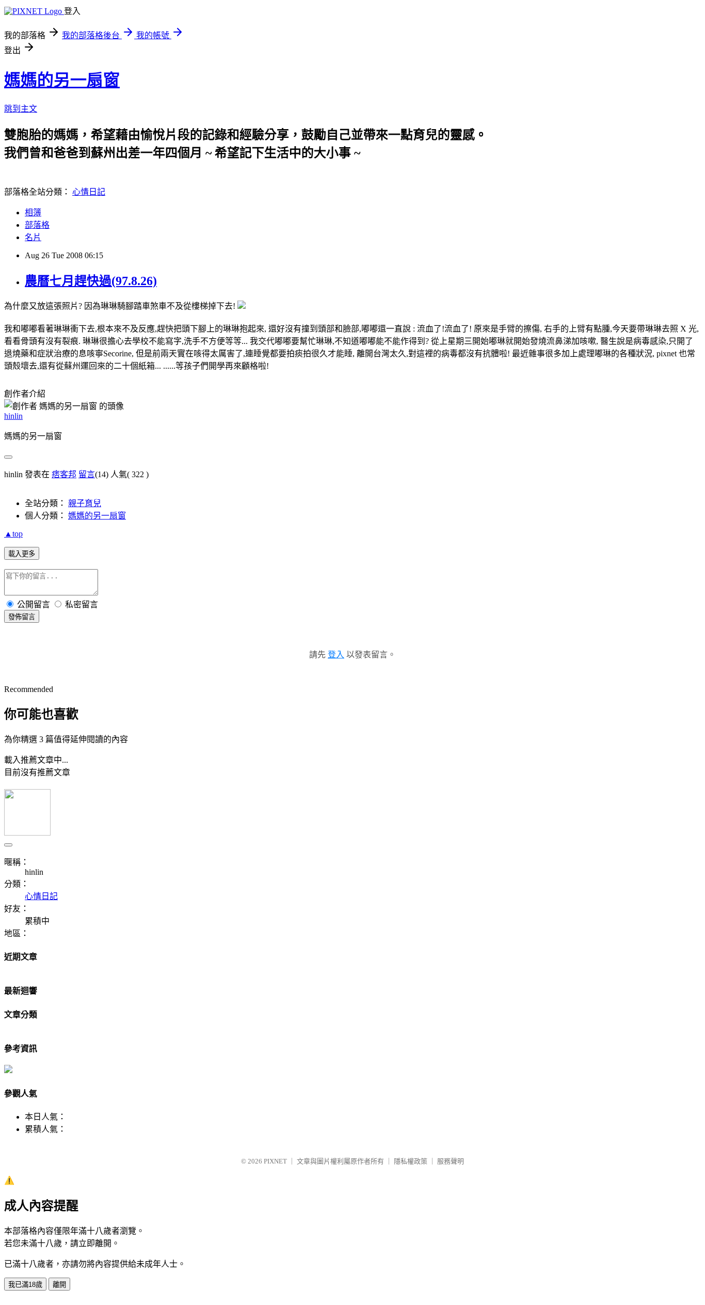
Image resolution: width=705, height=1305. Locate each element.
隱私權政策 (410, 1161)
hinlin (13, 416)
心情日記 (88, 191)
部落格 (37, 225)
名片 (33, 237)
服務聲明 (450, 1161)
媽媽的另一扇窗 (62, 80)
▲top (13, 533)
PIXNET (275, 1161)
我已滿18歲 (25, 1284)
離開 (59, 1284)
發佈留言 (21, 617)
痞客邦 (64, 474)
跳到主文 (20, 108)
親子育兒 (84, 503)
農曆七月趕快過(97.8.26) (91, 281)
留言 (86, 474)
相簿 (33, 212)
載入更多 (21, 554)
